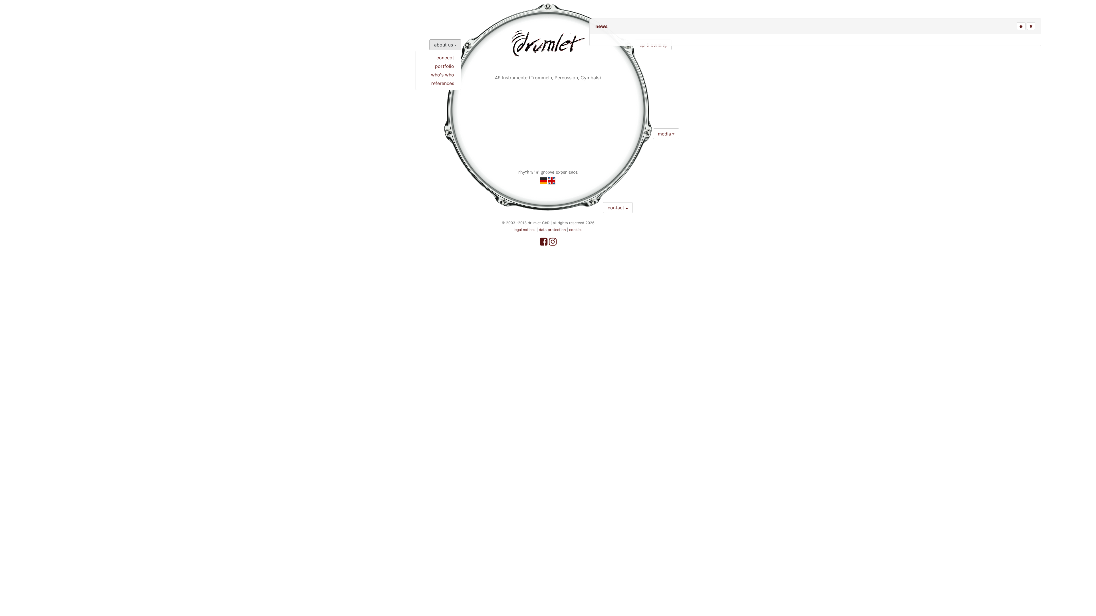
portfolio (444, 66)
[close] (1031, 26)
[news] (543, 180)
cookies (576, 230)
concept (445, 57)
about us (443, 45)
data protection (552, 230)
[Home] (1021, 26)
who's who (442, 75)
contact (616, 207)
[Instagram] (553, 243)
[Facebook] (544, 243)
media (664, 134)
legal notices (524, 230)
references (442, 83)
